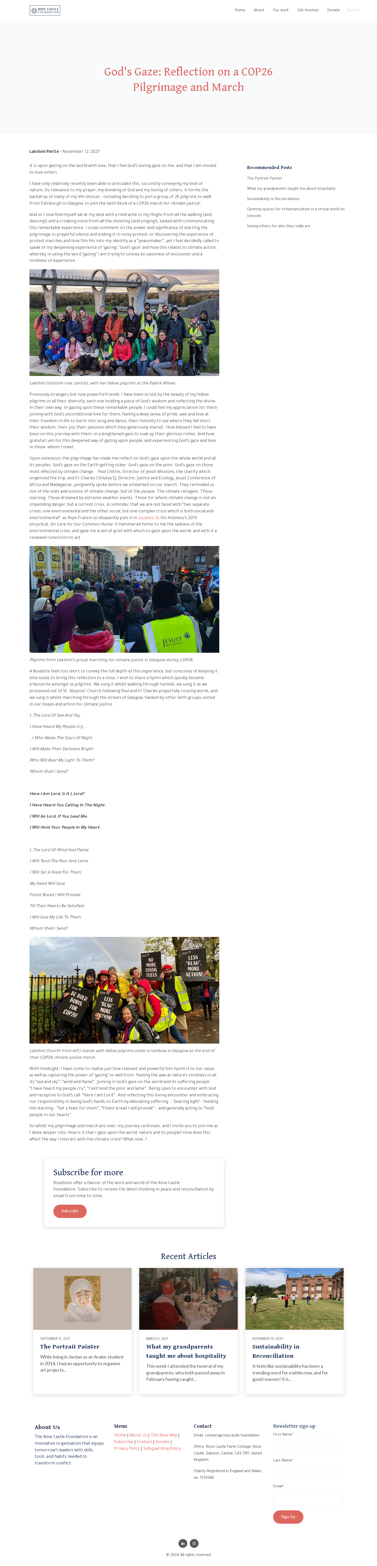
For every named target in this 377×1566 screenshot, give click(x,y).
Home (240, 11)
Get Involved (308, 11)
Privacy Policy (127, 1449)
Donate (333, 11)
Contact (144, 1442)
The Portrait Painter (70, 1346)
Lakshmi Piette (44, 152)
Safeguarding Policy (162, 1449)
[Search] (375, 10)
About (259, 11)
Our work (281, 11)
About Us (138, 1435)
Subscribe (70, 1211)
